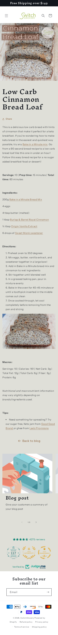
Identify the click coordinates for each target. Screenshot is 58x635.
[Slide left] (21, 522)
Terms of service (21, 627)
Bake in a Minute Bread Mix (25, 199)
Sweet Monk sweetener (29, 233)
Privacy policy (41, 622)
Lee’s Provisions (39, 428)
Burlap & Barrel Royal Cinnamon (29, 219)
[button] (6, 15)
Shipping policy (39, 627)
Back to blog (31, 441)
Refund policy (26, 622)
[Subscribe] (47, 592)
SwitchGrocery (27, 618)
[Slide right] (36, 522)
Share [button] (9, 118)
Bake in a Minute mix (35, 144)
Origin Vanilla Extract (24, 226)
